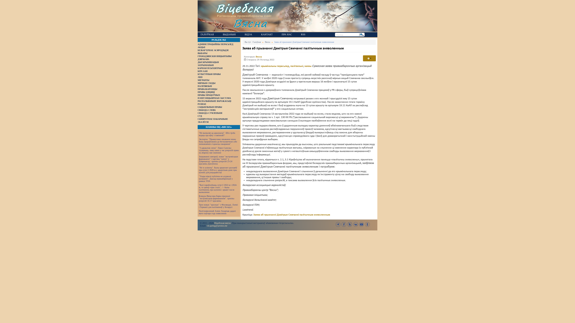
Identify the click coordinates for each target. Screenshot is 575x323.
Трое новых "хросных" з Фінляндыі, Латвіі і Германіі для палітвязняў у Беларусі (218, 206)
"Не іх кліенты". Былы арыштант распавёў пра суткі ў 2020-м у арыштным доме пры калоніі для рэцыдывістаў (218, 170)
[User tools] (369, 58)
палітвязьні (296, 66)
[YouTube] (361, 224)
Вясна (250, 23)
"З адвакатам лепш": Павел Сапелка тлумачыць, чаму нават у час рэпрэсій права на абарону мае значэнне (219, 150)
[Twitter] (349, 224)
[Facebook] (343, 224)
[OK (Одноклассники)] (367, 224)
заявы (307, 66)
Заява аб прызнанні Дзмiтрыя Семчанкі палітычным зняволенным (291, 214)
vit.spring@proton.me (217, 225)
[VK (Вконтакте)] (355, 224)
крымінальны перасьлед (275, 66)
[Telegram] (338, 224)
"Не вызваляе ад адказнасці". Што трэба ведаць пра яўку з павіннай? (217, 134)
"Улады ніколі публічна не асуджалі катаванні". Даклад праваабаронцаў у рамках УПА (216, 178)
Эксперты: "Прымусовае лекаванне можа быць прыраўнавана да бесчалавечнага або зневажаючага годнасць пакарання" (218, 141)
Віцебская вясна (222, 223)
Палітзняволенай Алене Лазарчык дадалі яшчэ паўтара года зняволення (217, 212)
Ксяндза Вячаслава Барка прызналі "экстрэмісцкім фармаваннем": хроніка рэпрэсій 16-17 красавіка (216, 198)
